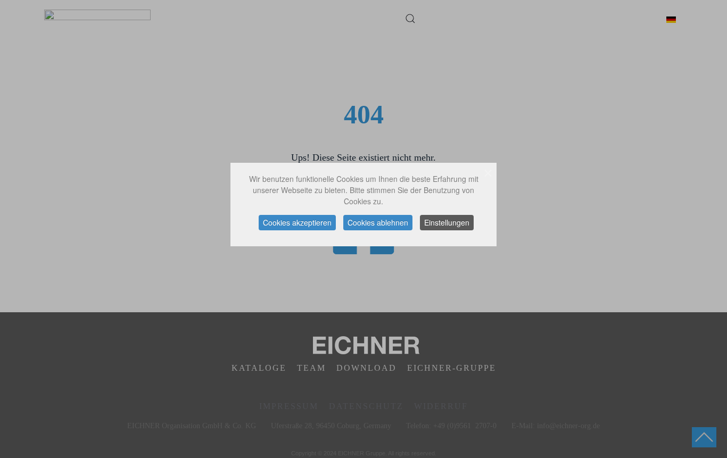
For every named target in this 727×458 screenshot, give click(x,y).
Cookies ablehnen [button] (378, 222)
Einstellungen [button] (446, 222)
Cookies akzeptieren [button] (297, 222)
